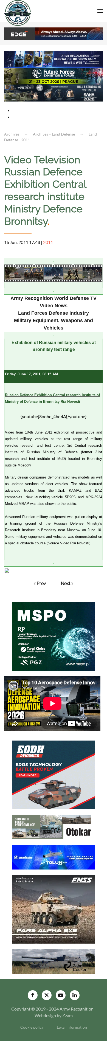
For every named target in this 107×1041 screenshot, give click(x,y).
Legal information (72, 1027)
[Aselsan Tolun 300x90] (53, 856)
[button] (100, 11)
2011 (48, 242)
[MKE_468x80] (53, 92)
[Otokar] (53, 826)
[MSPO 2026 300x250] (53, 635)
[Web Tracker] (13, 569)
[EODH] (53, 774)
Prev (41, 583)
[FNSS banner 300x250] (53, 908)
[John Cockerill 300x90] (53, 960)
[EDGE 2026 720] (53, 33)
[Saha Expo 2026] (53, 58)
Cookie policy (32, 1027)
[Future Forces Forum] (53, 75)
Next (65, 583)
